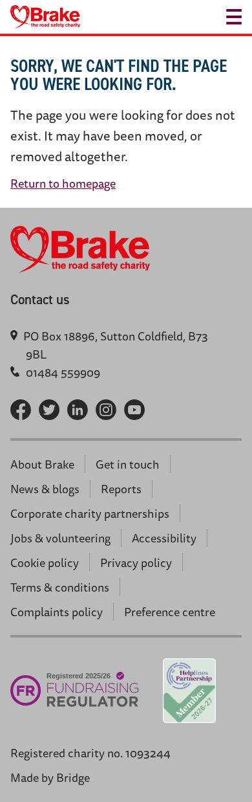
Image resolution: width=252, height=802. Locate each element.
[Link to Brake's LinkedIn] (77, 409)
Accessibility (164, 538)
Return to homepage (63, 183)
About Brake (42, 464)
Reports (121, 489)
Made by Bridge (50, 777)
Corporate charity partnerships (89, 513)
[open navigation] (234, 17)
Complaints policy (56, 612)
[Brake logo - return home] (45, 16)
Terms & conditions (59, 587)
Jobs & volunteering (60, 538)
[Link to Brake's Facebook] (20, 409)
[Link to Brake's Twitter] (49, 409)
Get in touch (128, 464)
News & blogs (44, 489)
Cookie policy (44, 562)
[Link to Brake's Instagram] (106, 409)
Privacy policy (136, 562)
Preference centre (169, 612)
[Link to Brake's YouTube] (134, 409)
